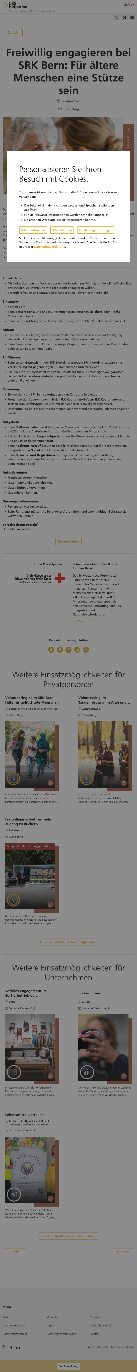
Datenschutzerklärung (49, 247)
